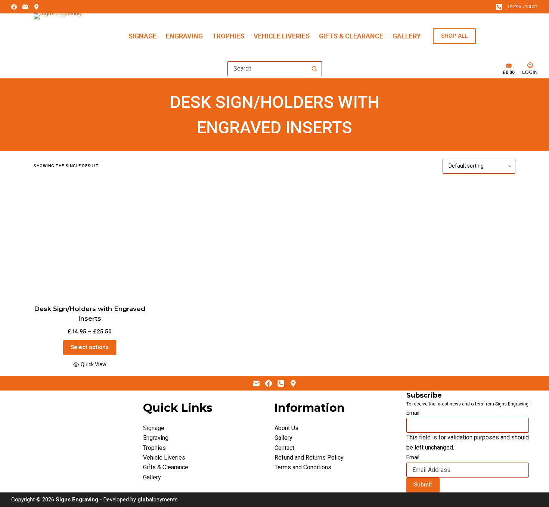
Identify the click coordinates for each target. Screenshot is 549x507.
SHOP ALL (454, 35)
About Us (286, 428)
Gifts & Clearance (351, 36)
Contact (284, 447)
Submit (423, 484)
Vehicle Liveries (282, 36)
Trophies (228, 36)
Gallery (407, 36)
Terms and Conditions (302, 467)
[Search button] (314, 69)
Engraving (184, 36)
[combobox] (267, 68)
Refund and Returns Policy (309, 457)
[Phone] (280, 383)
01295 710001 (523, 6)
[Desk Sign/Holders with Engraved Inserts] (90, 239)
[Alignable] (36, 7)
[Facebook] (14, 7)
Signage (142, 36)
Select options (90, 347)
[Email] (25, 7)
